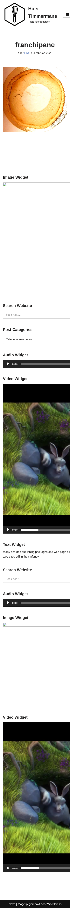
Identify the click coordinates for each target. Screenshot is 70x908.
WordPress (54, 904)
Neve (12, 904)
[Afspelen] (8, 364)
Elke (27, 52)
